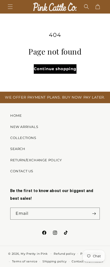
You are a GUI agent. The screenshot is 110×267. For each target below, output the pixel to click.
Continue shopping (55, 68)
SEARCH (17, 149)
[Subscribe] (94, 214)
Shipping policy (54, 261)
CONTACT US (21, 171)
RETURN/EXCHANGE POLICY (36, 160)
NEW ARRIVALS (24, 127)
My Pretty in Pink (35, 253)
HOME (16, 115)
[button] (10, 6)
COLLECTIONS (23, 138)
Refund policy (64, 253)
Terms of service (24, 261)
